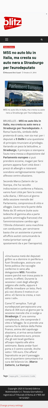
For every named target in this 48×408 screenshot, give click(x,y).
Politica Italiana (9, 47)
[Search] (41, 39)
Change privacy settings (11, 405)
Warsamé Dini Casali (13, 73)
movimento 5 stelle (27, 376)
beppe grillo (13, 376)
